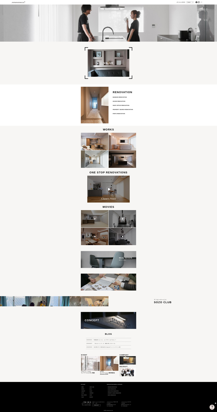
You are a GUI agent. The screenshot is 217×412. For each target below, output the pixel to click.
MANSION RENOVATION (120, 97)
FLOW (82, 397)
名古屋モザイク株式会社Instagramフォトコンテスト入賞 (107, 347)
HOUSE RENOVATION (119, 101)
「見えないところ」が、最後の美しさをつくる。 (105, 343)
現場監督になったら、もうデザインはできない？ (105, 339)
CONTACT (96, 405)
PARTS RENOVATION (119, 113)
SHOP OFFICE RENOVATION (121, 105)
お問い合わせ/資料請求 (181, 2)
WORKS (108, 129)
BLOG (108, 334)
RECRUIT (91, 397)
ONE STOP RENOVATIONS (108, 172)
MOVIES (108, 206)
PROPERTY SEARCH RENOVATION (123, 109)
